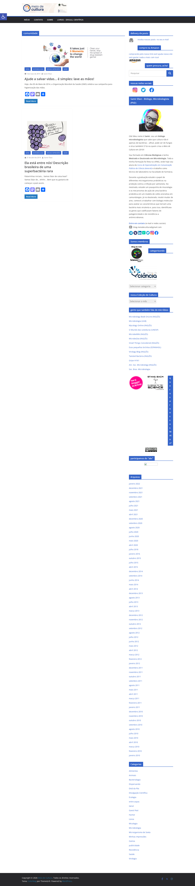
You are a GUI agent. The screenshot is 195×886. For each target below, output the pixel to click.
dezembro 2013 (136, 593)
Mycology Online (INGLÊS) (140, 325)
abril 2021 (133, 514)
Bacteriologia (134, 779)
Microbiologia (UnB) (137, 321)
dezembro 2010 (136, 711)
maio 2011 (133, 689)
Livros (131, 819)
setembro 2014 (135, 575)
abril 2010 (133, 742)
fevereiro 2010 (135, 751)
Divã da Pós (134, 788)
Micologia (133, 823)
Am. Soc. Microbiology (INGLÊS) (142, 365)
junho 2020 (134, 536)
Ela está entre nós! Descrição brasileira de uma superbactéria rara (46, 167)
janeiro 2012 (134, 663)
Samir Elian (48, 74)
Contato (38, 19)
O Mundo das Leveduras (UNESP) (143, 330)
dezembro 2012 (136, 615)
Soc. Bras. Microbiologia (139, 369)
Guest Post (133, 810)
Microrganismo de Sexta (139, 832)
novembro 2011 (136, 672)
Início (27, 19)
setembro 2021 (135, 497)
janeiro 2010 (134, 755)
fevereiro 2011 (135, 703)
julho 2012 (133, 637)
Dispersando (134, 784)
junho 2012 (134, 641)
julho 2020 (133, 532)
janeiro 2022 (134, 483)
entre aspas (134, 801)
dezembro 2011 (136, 667)
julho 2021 (133, 505)
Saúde (66, 69)
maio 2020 (133, 540)
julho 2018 (133, 549)
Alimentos (133, 771)
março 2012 (134, 654)
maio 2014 (133, 584)
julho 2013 (133, 602)
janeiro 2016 (134, 554)
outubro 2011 (135, 676)
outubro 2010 (135, 720)
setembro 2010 (135, 724)
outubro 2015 (135, 558)
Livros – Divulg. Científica (70, 19)
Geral (28, 69)
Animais (132, 775)
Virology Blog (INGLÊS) (138, 351)
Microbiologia (38, 69)
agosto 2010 (134, 729)
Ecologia (132, 797)
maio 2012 (133, 646)
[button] (3, 16)
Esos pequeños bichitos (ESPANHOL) (145, 347)
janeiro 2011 (134, 707)
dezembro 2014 (136, 571)
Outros (132, 841)
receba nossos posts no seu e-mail (153, 39)
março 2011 (134, 698)
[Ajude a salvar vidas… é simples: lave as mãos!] (73, 54)
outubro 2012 (135, 624)
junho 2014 (134, 580)
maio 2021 (133, 510)
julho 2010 (133, 733)
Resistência (134, 850)
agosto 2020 (134, 527)
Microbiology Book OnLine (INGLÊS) (144, 316)
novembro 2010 (136, 716)
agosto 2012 (134, 632)
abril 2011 (133, 694)
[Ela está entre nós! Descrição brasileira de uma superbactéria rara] (47, 131)
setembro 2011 (135, 681)
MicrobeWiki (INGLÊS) (138, 334)
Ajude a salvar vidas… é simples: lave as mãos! (59, 79)
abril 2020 (133, 545)
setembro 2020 (135, 523)
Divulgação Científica (138, 793)
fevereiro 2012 (135, 659)
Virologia (133, 858)
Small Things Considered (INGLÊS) (144, 343)
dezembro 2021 (136, 488)
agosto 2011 (134, 685)
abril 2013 (133, 606)
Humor (132, 814)
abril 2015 (133, 567)
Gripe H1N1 (134, 360)
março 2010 (134, 746)
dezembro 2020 (136, 518)
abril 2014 (133, 589)
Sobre (50, 19)
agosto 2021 (134, 501)
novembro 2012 (136, 619)
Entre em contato (137, 223)
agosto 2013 (134, 597)
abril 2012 (133, 650)
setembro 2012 (135, 628)
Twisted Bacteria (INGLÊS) (140, 356)
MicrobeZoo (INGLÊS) (138, 338)
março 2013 (134, 611)
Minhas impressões (53, 69)
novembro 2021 (136, 492)
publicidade (134, 845)
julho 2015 (133, 562)
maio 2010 (133, 738)
